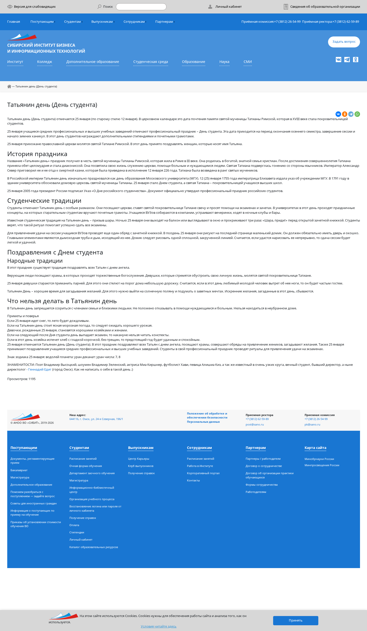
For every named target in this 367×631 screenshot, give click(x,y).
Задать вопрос (344, 41)
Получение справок (82, 518)
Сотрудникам (134, 21)
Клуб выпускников (140, 466)
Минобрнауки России (319, 459)
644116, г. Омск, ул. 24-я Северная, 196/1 (96, 419)
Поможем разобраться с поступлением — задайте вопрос (32, 494)
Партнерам (164, 21)
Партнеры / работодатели (263, 458)
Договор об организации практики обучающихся (270, 475)
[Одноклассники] (345, 114)
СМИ (248, 61)
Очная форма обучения (85, 466)
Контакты (193, 480)
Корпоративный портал (203, 473)
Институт (15, 61)
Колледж (44, 61)
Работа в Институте (200, 466)
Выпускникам (102, 21)
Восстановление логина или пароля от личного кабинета (95, 508)
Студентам (72, 21)
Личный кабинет (80, 539)
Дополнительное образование (92, 61)
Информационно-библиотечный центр (91, 490)
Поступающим (42, 21)
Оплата (74, 525)
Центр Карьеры (138, 458)
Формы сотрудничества (262, 484)
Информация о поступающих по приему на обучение (32, 513)
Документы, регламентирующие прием (32, 461)
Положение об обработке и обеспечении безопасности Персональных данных (207, 417)
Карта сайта (315, 447)
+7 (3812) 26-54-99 (287, 21)
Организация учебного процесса (91, 499)
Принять (296, 620)
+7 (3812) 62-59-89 (346, 21)
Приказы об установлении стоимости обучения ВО (35, 524)
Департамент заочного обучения (92, 473)
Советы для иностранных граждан (33, 503)
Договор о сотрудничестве (264, 466)
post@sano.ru (255, 424)
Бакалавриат (18, 470)
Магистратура (19, 477)
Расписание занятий (83, 458)
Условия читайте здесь (159, 626)
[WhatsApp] (357, 114)
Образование (193, 61)
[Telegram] (351, 114)
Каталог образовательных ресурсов (93, 547)
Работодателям (256, 492)
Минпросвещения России (322, 465)
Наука (224, 61)
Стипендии (76, 532)
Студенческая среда (150, 61)
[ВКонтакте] (338, 114)
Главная (13, 21)
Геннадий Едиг (39, 369)
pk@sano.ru (312, 424)
